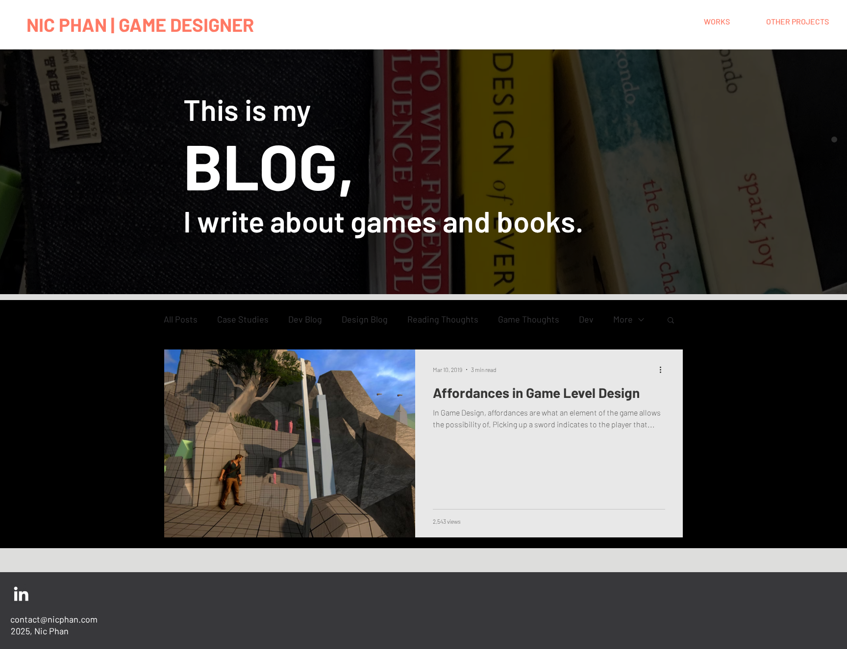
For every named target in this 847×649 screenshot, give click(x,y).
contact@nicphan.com (54, 619)
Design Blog (365, 319)
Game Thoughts (528, 319)
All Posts (181, 319)
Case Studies (243, 319)
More (623, 319)
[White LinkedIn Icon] (21, 593)
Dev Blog (305, 319)
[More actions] (664, 369)
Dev (586, 319)
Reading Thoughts (442, 319)
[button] (670, 321)
